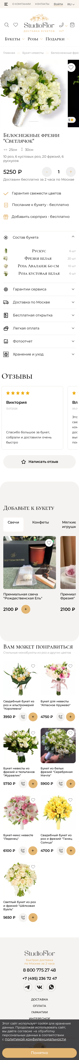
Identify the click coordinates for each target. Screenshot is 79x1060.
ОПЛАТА (39, 1006)
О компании (21, 4)
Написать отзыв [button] (43, 462)
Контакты (42, 4)
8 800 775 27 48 (39, 970)
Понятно (39, 1053)
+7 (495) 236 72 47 (39, 978)
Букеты (12, 39)
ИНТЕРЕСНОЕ (39, 1018)
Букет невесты (33, 52)
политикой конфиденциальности (35, 1039)
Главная (9, 52)
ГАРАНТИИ (39, 1012)
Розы (33, 39)
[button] (6, 4)
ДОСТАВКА (39, 999)
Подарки (55, 39)
